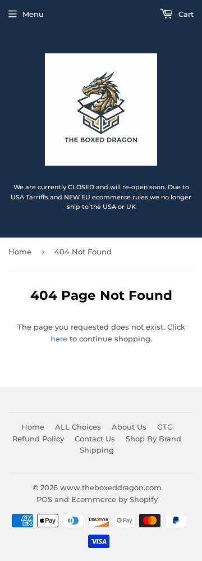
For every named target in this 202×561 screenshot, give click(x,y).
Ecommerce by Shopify (114, 499)
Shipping (97, 449)
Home (19, 251)
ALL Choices (78, 426)
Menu (33, 14)
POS (44, 499)
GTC (164, 426)
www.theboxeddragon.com (111, 487)
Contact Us (95, 438)
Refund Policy (38, 438)
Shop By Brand (153, 438)
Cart (185, 14)
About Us (129, 426)
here (58, 338)
